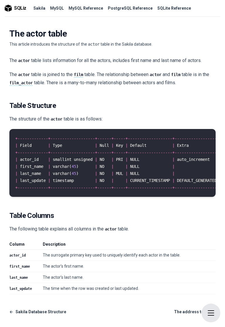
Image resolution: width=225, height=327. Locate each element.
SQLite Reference (174, 8)
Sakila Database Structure (37, 311)
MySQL (57, 8)
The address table (195, 311)
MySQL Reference (86, 8)
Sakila (39, 8)
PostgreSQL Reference (130, 8)
